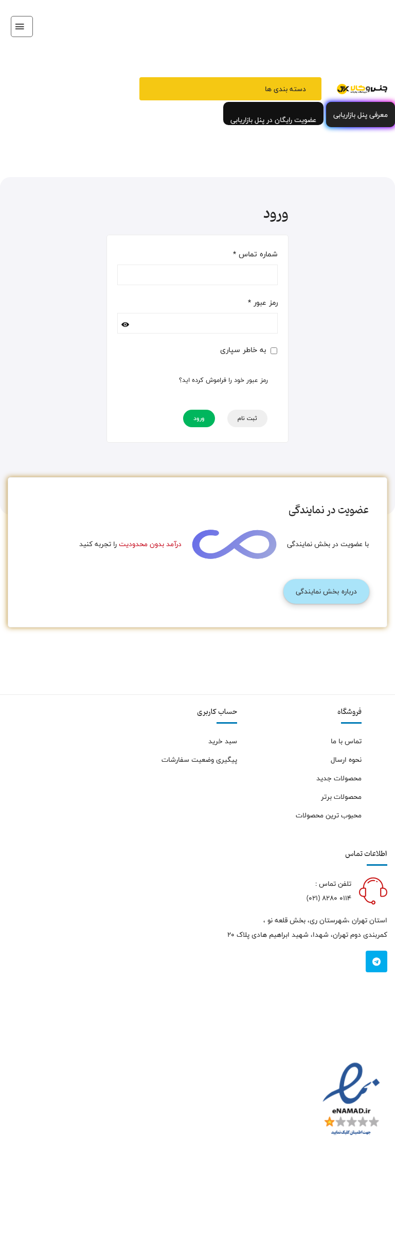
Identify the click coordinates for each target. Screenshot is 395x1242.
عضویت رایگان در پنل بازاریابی (273, 119)
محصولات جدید (339, 778)
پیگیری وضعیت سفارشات (199, 760)
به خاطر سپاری (244, 350)
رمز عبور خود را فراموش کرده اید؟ (223, 380)
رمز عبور (263, 302)
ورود (199, 418)
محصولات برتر (341, 797)
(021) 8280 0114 (329, 898)
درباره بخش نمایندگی (326, 591)
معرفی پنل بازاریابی (360, 115)
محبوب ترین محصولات (329, 815)
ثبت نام (247, 418)
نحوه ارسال (346, 760)
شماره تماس (255, 254)
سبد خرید (222, 741)
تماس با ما (346, 741)
